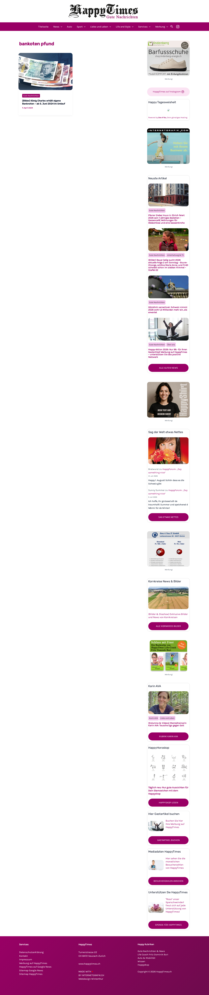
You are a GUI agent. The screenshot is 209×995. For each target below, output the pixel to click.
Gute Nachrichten (31, 95)
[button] (60, 26)
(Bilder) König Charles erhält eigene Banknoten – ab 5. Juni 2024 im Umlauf (43, 102)
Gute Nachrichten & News (151, 951)
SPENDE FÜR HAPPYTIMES (168, 924)
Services (143, 26)
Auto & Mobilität (146, 958)
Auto (69, 26)
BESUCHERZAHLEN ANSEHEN (168, 881)
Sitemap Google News (31, 970)
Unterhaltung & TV (175, 255)
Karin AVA (153, 718)
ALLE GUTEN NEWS (168, 367)
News (56, 26)
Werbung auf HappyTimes (33, 963)
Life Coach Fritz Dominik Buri (153, 954)
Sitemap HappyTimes (31, 974)
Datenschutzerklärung (31, 952)
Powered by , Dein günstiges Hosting (167, 117)
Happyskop (143, 964)
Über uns (171, 344)
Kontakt (23, 955)
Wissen (141, 961)
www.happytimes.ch (89, 963)
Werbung (160, 26)
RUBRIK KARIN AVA (168, 736)
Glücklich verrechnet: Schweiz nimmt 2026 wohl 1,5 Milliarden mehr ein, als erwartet (167, 309)
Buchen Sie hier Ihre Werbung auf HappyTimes (175, 823)
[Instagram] (178, 26)
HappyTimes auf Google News (35, 966)
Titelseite (43, 26)
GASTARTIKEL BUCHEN (168, 840)
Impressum (25, 959)
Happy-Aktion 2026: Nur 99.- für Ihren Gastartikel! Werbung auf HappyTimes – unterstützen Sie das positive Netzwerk (167, 353)
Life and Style (123, 26)
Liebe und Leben (99, 26)
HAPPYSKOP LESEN (168, 802)
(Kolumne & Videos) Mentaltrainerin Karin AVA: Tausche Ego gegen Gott (167, 724)
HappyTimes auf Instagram (167, 91)
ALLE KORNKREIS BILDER (168, 626)
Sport (80, 26)
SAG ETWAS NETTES (168, 517)
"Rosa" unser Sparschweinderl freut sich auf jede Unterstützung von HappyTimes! (176, 905)
